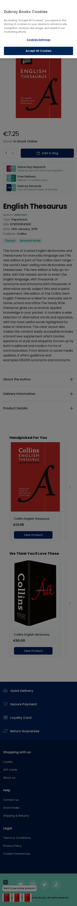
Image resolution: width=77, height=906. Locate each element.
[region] (38, 29)
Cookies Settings (38, 40)
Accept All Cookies (38, 51)
